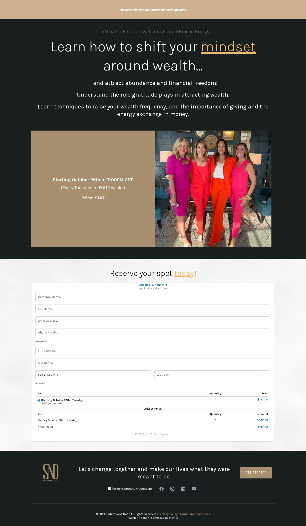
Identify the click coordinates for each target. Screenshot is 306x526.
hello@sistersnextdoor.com (132, 488)
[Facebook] (161, 488)
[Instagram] (172, 488)
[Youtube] (194, 488)
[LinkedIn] (183, 488)
